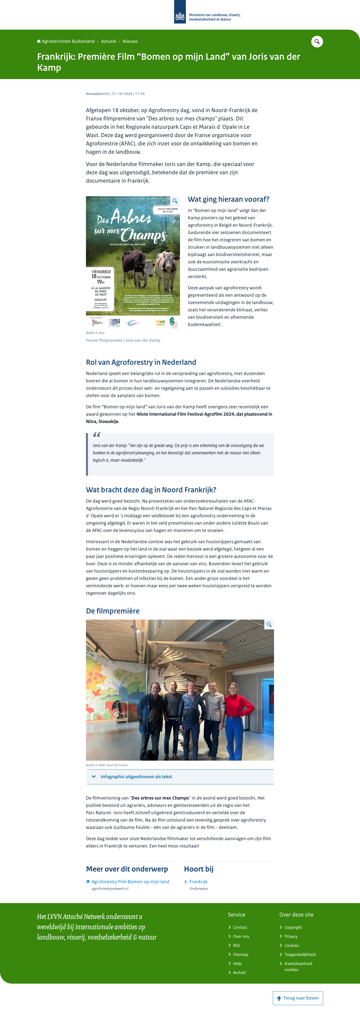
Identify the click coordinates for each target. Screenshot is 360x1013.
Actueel (108, 41)
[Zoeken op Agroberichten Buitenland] (317, 41)
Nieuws (130, 41)
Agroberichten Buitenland (68, 41)
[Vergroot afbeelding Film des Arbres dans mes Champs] (175, 201)
